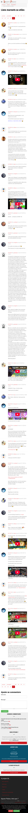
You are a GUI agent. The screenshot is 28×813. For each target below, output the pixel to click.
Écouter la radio (13, 772)
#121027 (10, 533)
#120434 (10, 99)
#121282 (10, 661)
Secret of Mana (18, 802)
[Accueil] (9, 1)
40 (21, 15)
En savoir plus (16, 810)
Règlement (4, 786)
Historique (4, 784)
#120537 (10, 242)
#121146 (10, 642)
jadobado (15, 213)
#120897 (10, 463)
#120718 (10, 394)
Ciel (14, 137)
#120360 (10, 49)
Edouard (15, 71)
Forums (4, 4)
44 (7, 18)
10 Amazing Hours (12, 449)
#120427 (10, 71)
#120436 (10, 111)
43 (5, 18)
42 (2, 18)
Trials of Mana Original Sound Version (9, 727)
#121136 (10, 592)
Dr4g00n (15, 173)
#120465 (10, 137)
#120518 (10, 213)
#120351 (10, 34)
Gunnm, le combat (5, 723)
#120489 (10, 188)
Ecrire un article (13, 742)
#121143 (10, 608)
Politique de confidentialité (7, 792)
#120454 (10, 127)
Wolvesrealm (16, 34)
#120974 (10, 523)
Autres (8, 4)
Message (3, 699)
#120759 (10, 425)
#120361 (10, 58)
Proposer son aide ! (14, 761)
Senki (15, 58)
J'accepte (10, 810)
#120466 (10, 164)
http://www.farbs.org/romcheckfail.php (16, 669)
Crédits (3, 789)
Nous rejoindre (5, 781)
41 (24, 15)
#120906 (10, 488)
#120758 (10, 403)
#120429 (10, 88)
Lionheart (15, 222)
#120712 (10, 363)
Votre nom (3, 694)
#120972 (10, 510)
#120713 (10, 384)
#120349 (10, 22)
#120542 (10, 252)
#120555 (10, 324)
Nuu (14, 99)
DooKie (15, 22)
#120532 (10, 233)
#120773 (10, 441)
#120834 (10, 454)
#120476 (10, 173)
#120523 (10, 222)
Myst (15, 164)
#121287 (10, 674)
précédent (9, 15)
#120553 (10, 305)
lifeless (15, 127)
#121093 (10, 552)
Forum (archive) (5, 795)
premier (3, 15)
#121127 (10, 582)
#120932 (10, 498)
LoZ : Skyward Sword (20, 587)
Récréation (13, 4)
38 (15, 15)
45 (10, 18)
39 (18, 15)
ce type (22, 514)
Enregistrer (5, 711)
